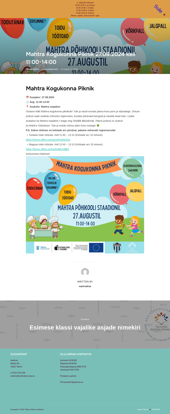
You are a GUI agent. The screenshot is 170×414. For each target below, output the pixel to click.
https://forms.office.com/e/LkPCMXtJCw (48, 139)
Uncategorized (51, 69)
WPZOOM (156, 409)
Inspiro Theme (143, 409)
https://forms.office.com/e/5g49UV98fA (47, 149)
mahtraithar (33, 69)
